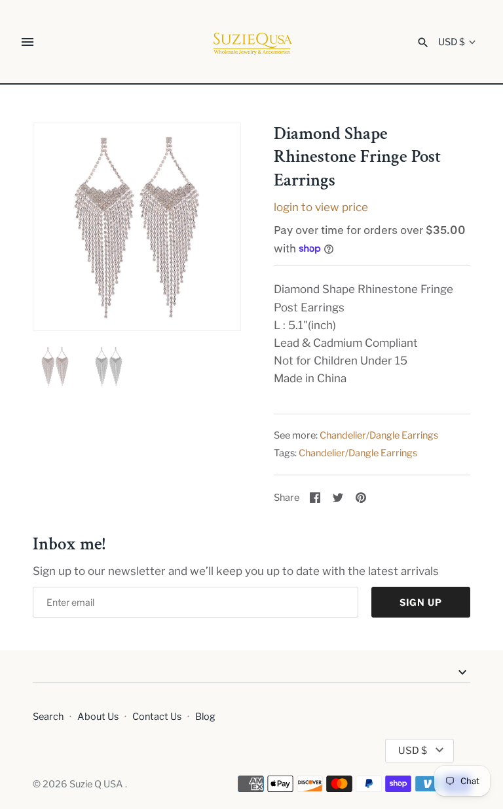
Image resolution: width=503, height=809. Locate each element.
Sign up (421, 602)
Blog (205, 716)
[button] (212, 226)
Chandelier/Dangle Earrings (379, 435)
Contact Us (156, 716)
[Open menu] (27, 42)
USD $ (451, 42)
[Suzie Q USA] (252, 42)
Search (48, 716)
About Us (98, 716)
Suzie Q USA (97, 784)
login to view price (321, 207)
